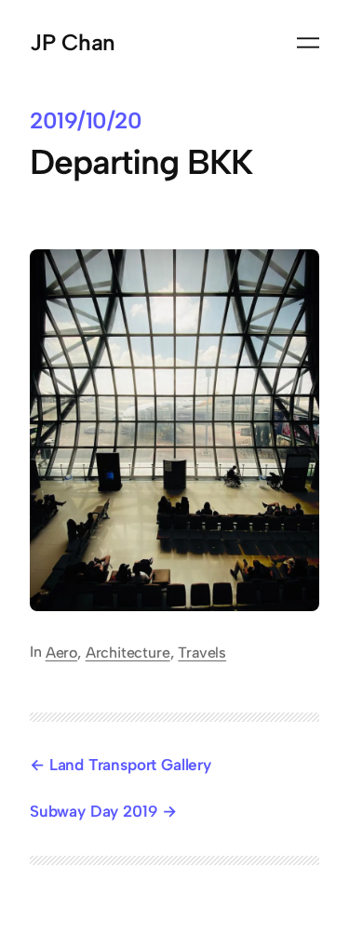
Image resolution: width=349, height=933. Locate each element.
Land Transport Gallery (130, 764)
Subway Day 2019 (93, 811)
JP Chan (72, 42)
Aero (61, 652)
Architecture (128, 652)
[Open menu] (308, 43)
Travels (202, 652)
